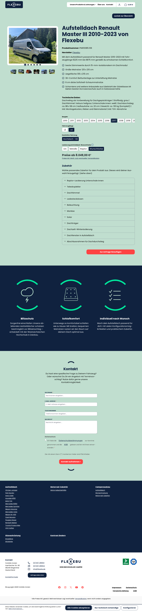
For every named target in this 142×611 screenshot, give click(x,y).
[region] (32, 50)
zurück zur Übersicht (123, 16)
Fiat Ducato (9, 493)
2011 (72, 120)
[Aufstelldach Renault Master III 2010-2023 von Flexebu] (32, 45)
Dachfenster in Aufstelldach (80, 235)
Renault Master (11, 523)
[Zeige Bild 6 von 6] (40, 65)
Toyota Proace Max (12, 525)
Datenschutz (131, 587)
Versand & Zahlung (121, 591)
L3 (65, 129)
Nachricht (48, 419)
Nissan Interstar (11, 509)
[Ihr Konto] (119, 4)
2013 (86, 120)
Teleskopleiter (74, 186)
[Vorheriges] (8, 46)
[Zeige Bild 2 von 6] (28, 65)
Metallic (73, 148)
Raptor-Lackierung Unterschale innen (85, 180)
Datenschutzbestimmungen (71, 440)
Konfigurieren (129, 608)
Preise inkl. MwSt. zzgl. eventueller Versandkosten (80, 158)
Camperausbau (102, 487)
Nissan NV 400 (10, 514)
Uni (64, 148)
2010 (65, 120)
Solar (69, 217)
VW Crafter (9, 528)
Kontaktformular (11, 577)
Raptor (83, 148)
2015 (100, 120)
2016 (107, 120)
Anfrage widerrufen (37, 575)
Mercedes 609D (11, 504)
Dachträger (72, 223)
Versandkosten (81, 599)
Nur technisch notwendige (106, 608)
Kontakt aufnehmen (70, 462)
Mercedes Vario (11, 512)
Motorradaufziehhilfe (58, 490)
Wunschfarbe (96, 148)
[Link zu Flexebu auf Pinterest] (82, 587)
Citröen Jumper (11, 490)
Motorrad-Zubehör (59, 487)
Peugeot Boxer (10, 520)
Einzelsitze (9, 539)
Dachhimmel (73, 192)
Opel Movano (10, 517)
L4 (71, 129)
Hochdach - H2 (70, 139)
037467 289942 (39, 566)
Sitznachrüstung (101, 493)
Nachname (49, 392)
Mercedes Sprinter (12, 506)
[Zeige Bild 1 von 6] (25, 65)
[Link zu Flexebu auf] (59, 587)
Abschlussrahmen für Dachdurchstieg (85, 241)
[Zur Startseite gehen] (15, 4)
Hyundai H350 (10, 498)
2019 (128, 120)
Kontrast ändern (58, 535)
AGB (66, 444)
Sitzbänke (9, 541)
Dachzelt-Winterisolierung (79, 229)
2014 (93, 120)
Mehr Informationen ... (16, 609)
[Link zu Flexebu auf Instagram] (65, 587)
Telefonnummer (50, 410)
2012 (79, 120)
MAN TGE (8, 501)
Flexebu (76, 52)
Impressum (116, 587)
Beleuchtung (73, 205)
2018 (121, 120)
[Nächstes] (56, 46)
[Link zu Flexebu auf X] (71, 587)
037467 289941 (38, 563)
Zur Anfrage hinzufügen (110, 252)
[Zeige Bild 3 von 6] (31, 65)
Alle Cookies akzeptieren (78, 608)
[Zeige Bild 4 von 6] (34, 65)
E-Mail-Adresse (50, 401)
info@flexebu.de (39, 569)
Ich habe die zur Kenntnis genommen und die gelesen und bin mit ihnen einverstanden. (71, 444)
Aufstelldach (11, 487)
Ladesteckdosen (75, 199)
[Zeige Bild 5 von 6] (37, 65)
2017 (114, 120)
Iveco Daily (9, 496)
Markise (71, 211)
